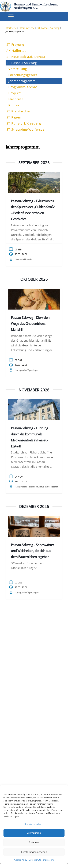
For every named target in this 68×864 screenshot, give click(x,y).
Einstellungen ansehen (34, 851)
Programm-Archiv (22, 87)
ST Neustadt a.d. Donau (25, 57)
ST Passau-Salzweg (48, 28)
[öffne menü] (11, 16)
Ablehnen (34, 842)
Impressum (48, 859)
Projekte (15, 93)
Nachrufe (15, 99)
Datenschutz (35, 859)
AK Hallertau (16, 51)
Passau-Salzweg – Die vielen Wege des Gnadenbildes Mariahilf (30, 323)
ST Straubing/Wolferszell (26, 129)
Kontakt (14, 105)
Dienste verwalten (33, 823)
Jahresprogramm (22, 81)
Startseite (11, 28)
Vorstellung (17, 69)
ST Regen (13, 117)
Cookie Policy (20, 859)
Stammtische (27, 28)
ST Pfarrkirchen (18, 111)
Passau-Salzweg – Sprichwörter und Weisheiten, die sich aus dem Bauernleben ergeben (32, 551)
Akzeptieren (34, 832)
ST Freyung (15, 44)
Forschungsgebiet (22, 75)
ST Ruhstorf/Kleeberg (23, 123)
